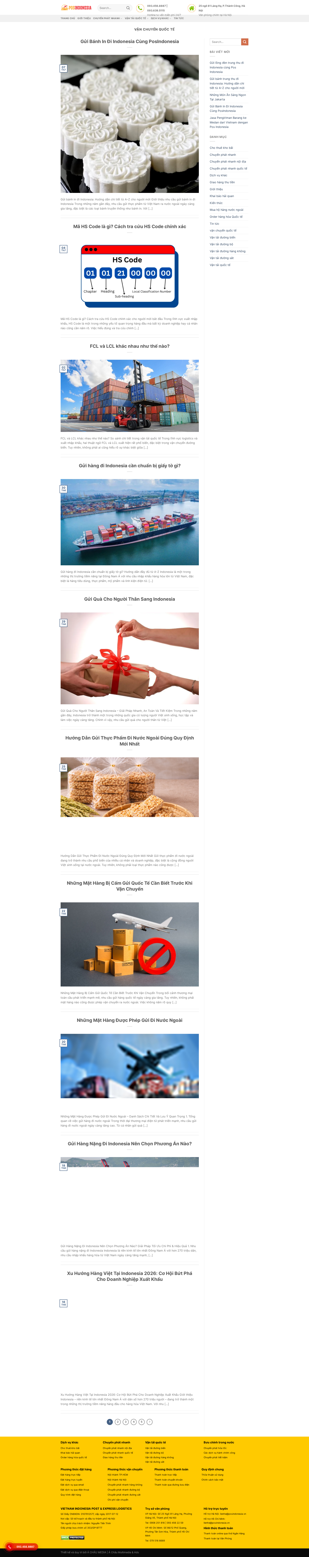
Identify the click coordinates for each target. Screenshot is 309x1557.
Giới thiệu (84, 18)
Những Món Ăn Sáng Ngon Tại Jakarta (228, 97)
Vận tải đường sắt (222, 258)
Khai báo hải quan (222, 196)
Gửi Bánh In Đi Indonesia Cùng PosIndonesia (129, 41)
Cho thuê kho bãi (221, 148)
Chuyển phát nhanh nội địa (228, 161)
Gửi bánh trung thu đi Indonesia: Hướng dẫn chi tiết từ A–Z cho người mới (227, 83)
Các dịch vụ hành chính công (219, 1452)
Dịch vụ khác (218, 175)
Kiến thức (216, 203)
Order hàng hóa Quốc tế (226, 216)
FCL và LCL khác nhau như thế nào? (130, 346)
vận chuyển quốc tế (223, 230)
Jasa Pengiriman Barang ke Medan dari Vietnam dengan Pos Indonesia (229, 122)
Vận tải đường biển (222, 237)
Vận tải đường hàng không (228, 251)
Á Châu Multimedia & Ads (124, 1552)
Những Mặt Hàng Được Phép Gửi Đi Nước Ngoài (129, 1020)
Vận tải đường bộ (221, 244)
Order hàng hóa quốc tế (74, 1457)
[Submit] (128, 7)
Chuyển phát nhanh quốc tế (228, 168)
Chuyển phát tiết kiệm (215, 1457)
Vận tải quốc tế (220, 265)
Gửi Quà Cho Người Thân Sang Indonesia (129, 599)
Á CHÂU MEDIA (96, 1552)
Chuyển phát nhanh (223, 154)
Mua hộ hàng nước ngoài (226, 209)
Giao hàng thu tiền (222, 182)
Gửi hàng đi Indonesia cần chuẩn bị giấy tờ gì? (130, 465)
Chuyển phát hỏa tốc (215, 1448)
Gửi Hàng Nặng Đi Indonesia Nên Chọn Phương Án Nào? (130, 1143)
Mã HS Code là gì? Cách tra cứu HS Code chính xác (129, 226)
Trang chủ (68, 18)
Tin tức (214, 223)
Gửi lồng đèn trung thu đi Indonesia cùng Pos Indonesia (227, 67)
